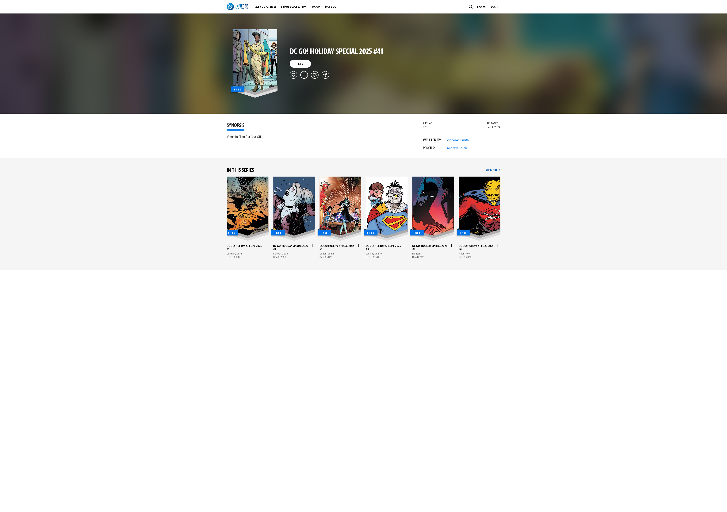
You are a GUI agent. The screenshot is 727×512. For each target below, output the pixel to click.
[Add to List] (304, 75)
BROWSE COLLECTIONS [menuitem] (294, 7)
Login (494, 7)
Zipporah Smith (458, 140)
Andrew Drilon (457, 148)
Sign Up (481, 7)
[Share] (325, 75)
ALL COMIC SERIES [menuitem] (265, 7)
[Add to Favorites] (293, 75)
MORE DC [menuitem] (330, 7)
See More (492, 170)
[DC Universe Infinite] (237, 6)
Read (300, 64)
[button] (470, 6)
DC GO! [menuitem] (316, 7)
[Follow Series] (315, 75)
